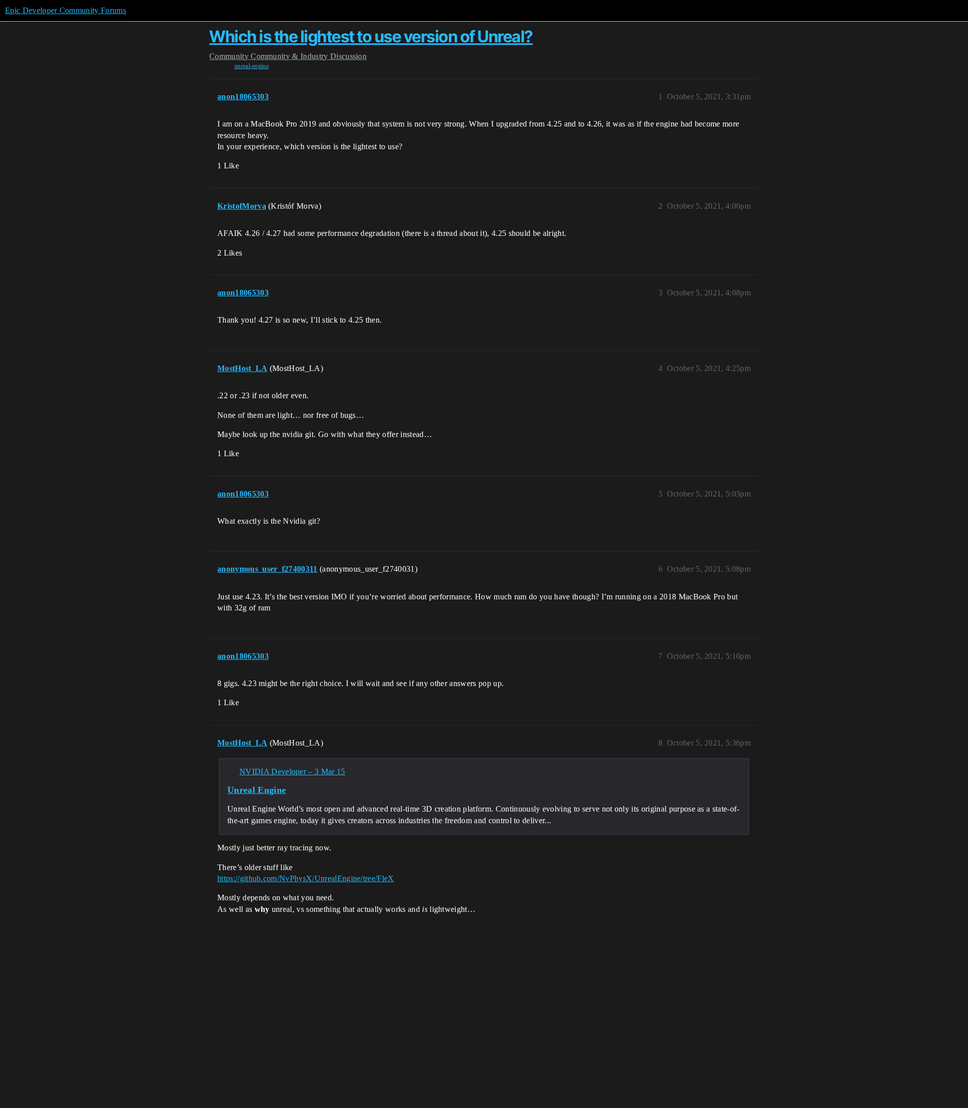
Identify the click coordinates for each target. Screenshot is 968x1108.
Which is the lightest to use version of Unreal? (371, 36)
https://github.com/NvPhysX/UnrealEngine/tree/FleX (305, 878)
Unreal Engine (256, 790)
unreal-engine (251, 66)
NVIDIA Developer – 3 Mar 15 (292, 771)
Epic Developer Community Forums (65, 10)
